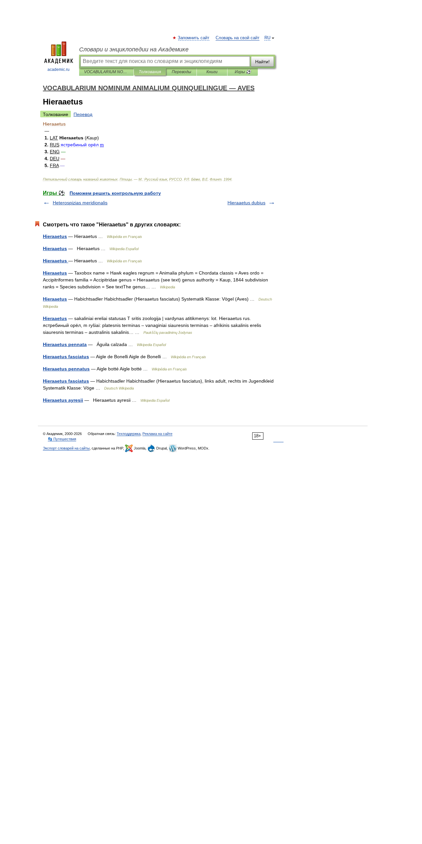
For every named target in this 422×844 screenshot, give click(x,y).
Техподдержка (128, 434)
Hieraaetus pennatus (66, 368)
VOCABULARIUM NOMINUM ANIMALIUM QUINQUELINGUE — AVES (106, 72)
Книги (212, 72)
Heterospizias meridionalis (80, 202)
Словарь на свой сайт (237, 38)
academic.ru (58, 69)
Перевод (83, 114)
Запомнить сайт (193, 38)
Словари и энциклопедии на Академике (134, 49)
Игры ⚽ (243, 72)
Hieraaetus (55, 236)
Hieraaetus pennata (65, 344)
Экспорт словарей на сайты (66, 448)
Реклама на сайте (157, 434)
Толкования (150, 72)
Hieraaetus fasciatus (66, 356)
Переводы (181, 72)
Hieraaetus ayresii (63, 400)
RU (267, 38)
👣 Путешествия (62, 439)
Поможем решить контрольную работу (115, 193)
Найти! (262, 61)
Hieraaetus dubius (246, 202)
